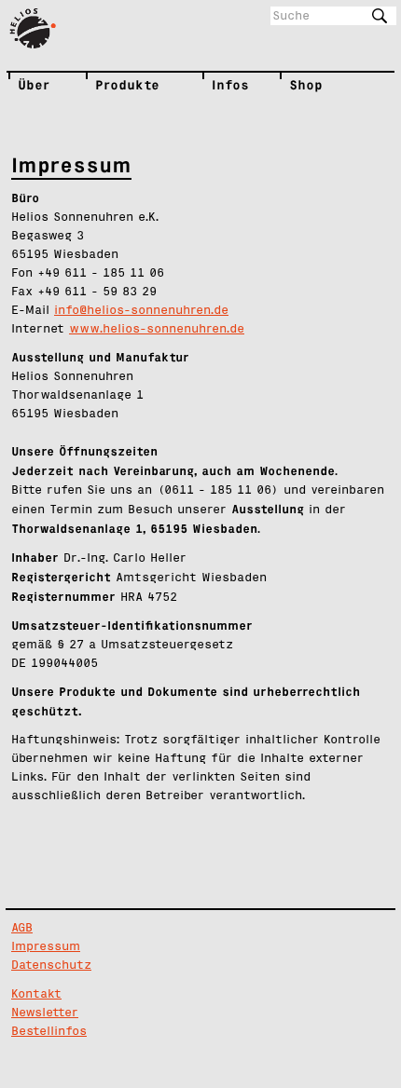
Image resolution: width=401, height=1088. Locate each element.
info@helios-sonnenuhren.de (141, 311)
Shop (299, 84)
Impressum (45, 947)
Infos (217, 84)
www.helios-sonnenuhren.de (156, 329)
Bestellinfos (49, 1032)
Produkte (105, 84)
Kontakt (36, 994)
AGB (22, 928)
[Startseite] (41, 29)
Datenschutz (51, 965)
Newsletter (44, 1013)
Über (23, 84)
